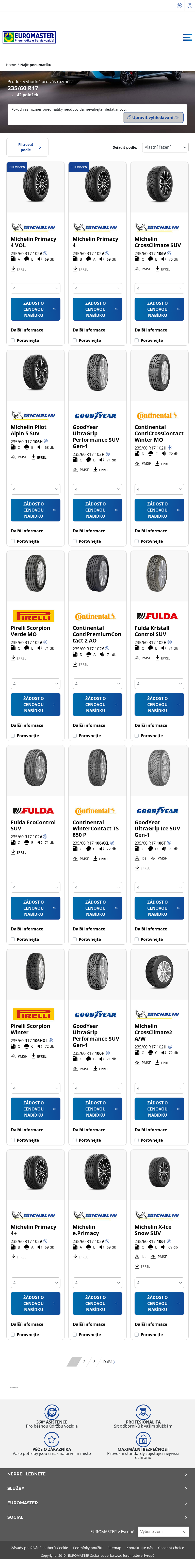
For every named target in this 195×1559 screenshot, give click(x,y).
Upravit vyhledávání (152, 117)
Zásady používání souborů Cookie (39, 1547)
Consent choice (171, 1547)
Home (11, 64)
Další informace (27, 330)
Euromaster (22, 1503)
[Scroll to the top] (181, 1548)
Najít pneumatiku (35, 64)
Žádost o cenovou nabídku (33, 309)
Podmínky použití (87, 1547)
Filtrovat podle (25, 147)
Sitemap (114, 1547)
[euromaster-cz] (28, 37)
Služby (15, 1489)
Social (15, 1517)
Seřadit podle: (125, 147)
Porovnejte (28, 340)
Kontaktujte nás (139, 1547)
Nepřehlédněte (26, 1474)
